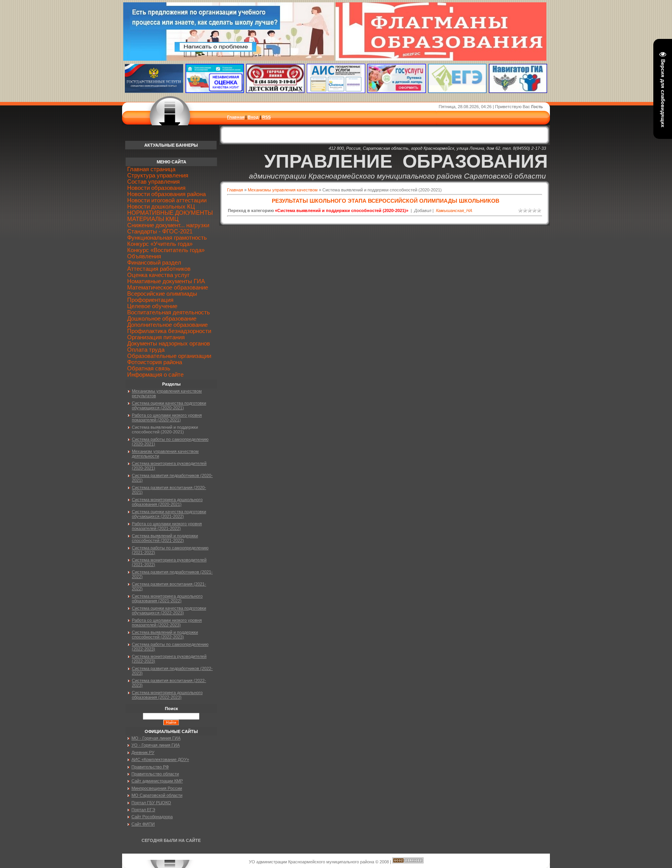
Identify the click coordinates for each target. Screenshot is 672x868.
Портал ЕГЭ (143, 809)
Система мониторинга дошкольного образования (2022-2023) (167, 695)
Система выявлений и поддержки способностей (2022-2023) (165, 634)
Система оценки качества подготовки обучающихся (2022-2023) (169, 610)
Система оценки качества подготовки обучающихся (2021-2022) (169, 514)
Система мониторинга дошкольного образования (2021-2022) (167, 598)
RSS (266, 117)
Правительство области (155, 774)
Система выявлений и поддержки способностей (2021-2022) (165, 538)
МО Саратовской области (156, 795)
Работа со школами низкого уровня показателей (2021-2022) (167, 526)
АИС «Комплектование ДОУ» (160, 759)
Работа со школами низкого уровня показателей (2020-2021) (167, 417)
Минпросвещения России (156, 788)
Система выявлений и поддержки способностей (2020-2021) (165, 429)
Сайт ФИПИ (143, 824)
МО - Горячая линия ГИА (155, 738)
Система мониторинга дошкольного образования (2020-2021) (167, 502)
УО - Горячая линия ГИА (155, 745)
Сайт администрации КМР (157, 781)
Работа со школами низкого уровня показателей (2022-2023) (167, 622)
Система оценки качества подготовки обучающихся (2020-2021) (169, 405)
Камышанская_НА (454, 210)
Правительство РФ (150, 767)
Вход (253, 117)
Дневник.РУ (142, 752)
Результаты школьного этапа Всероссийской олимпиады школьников (385, 201)
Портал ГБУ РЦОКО (151, 802)
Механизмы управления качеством (283, 190)
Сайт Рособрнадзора (152, 816)
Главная (235, 117)
